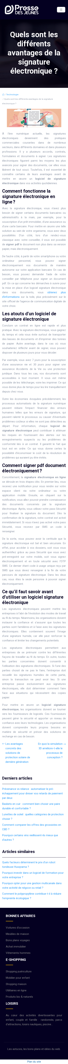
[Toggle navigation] (61, 9)
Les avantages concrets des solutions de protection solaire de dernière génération (17, 753)
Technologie (12, 94)
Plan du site (34, 1061)
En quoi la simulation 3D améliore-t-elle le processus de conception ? (50, 750)
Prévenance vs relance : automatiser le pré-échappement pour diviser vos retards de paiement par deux (32, 793)
